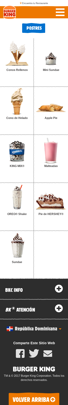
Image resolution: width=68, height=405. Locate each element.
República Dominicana (36, 328)
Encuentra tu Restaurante (35, 3)
